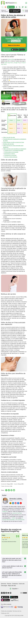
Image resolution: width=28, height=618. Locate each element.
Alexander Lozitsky (16, 499)
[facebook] (18, 503)
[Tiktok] (4, 593)
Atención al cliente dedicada (10, 157)
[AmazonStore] (14, 600)
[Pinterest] (10, 593)
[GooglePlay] (14, 597)
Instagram (4, 511)
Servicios (3, 583)
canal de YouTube (17, 513)
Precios (9, 583)
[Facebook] (6, 593)
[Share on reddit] (14, 490)
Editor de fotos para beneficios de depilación (14, 148)
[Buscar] (2, 7)
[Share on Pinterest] (11, 490)
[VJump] (18, 607)
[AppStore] (5, 597)
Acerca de (21, 583)
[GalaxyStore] (5, 600)
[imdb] (10, 503)
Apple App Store (8, 62)
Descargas (4, 585)
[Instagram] (2, 593)
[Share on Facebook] (6, 490)
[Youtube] (8, 593)
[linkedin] (13, 503)
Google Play (17, 62)
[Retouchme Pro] (7, 607)
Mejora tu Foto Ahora (14, 45)
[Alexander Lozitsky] (5, 501)
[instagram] (16, 503)
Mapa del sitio (12, 585)
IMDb (13, 518)
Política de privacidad (6, 611)
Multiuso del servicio (8, 144)
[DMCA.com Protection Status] (23, 593)
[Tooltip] (14, 120)
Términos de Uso (16, 611)
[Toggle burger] (25, 2)
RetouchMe (11, 59)
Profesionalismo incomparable (11, 152)
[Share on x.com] (9, 490)
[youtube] (21, 503)
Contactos (15, 583)
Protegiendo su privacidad (10, 155)
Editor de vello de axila (9, 137)
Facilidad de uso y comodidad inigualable (13, 150)
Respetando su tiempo (9, 153)
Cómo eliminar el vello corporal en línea (13, 142)
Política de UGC (5, 613)
